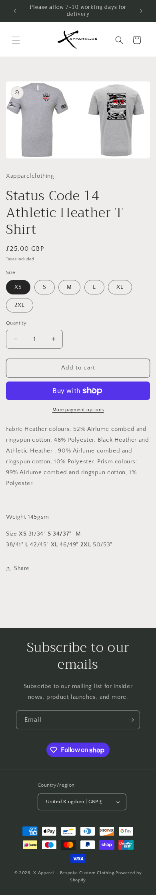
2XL (19, 305)
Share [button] (21, 568)
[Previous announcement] (15, 11)
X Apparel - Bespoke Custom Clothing (74, 873)
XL (120, 287)
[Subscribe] (131, 719)
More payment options (78, 409)
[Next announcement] (141, 11)
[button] (16, 40)
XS (18, 287)
